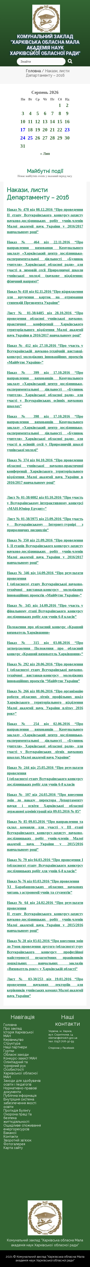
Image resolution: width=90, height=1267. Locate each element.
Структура (11, 1043)
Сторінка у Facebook (61, 1047)
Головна (10, 1025)
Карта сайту (13, 1148)
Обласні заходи (16, 1054)
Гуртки (8, 1051)
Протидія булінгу (16, 1110)
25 (30, 137)
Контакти (10, 1136)
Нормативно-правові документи (20, 1090)
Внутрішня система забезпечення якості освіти (19, 1103)
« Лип (45, 154)
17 (22, 129)
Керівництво (13, 1040)
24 (22, 137)
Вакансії (10, 1133)
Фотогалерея (14, 1144)
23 (67, 129)
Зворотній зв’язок (17, 1140)
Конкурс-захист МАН (20, 1058)
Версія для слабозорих (33, 51)
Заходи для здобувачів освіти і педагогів (22, 1082)
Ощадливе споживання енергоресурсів (22, 1127)
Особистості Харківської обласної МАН (20, 1073)
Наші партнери (15, 1047)
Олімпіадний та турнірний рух (15, 1064)
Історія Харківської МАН (18, 1034)
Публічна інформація (19, 1095)
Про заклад (12, 1028)
